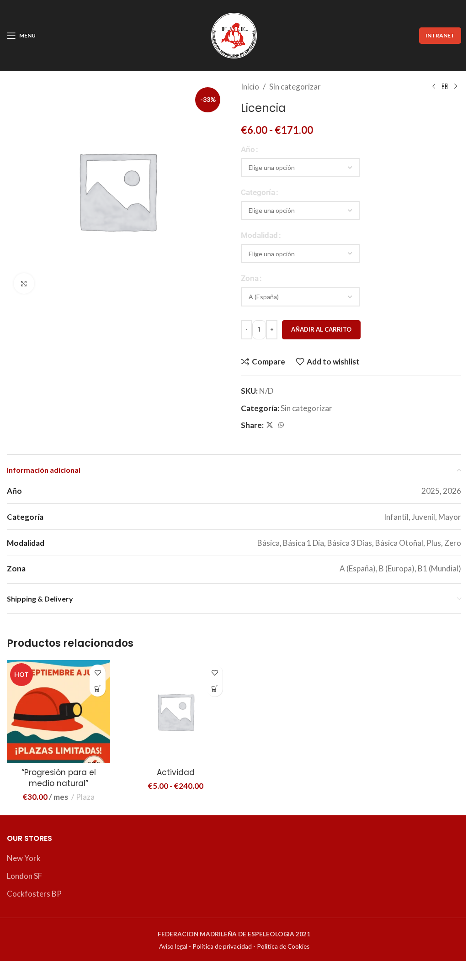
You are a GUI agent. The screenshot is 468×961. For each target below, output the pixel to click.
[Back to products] (444, 86)
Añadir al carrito (321, 329)
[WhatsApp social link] (281, 425)
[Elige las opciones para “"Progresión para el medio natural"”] (98, 689)
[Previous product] (433, 86)
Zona (250, 278)
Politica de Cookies (283, 946)
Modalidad (259, 235)
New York (24, 858)
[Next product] (455, 86)
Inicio (250, 86)
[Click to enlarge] (24, 283)
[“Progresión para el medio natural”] (58, 711)
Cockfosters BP (34, 893)
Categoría (258, 192)
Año (248, 149)
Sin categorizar (295, 86)
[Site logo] (234, 34)
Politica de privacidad (222, 946)
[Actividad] (175, 711)
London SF (24, 876)
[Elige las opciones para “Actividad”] (215, 689)
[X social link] (270, 425)
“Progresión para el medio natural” (58, 778)
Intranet (440, 35)
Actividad (176, 772)
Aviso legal (173, 946)
